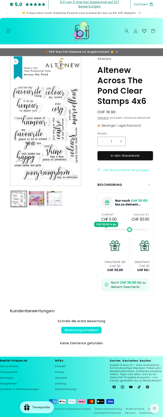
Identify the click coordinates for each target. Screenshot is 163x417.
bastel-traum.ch (56, 408)
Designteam (8, 383)
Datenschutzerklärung (108, 408)
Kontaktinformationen (107, 412)
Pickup (59, 372)
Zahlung (60, 383)
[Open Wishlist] (144, 31)
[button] (8, 31)
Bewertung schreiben (81, 330)
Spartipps (7, 378)
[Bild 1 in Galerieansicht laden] (19, 199)
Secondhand (9, 366)
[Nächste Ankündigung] (155, 13)
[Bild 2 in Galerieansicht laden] (37, 199)
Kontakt (60, 366)
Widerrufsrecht (135, 408)
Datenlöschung (65, 389)
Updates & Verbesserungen (19, 389)
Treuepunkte (9, 372)
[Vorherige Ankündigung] (7, 13)
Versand (103, 117)
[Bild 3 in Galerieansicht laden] (54, 199)
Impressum (146, 412)
